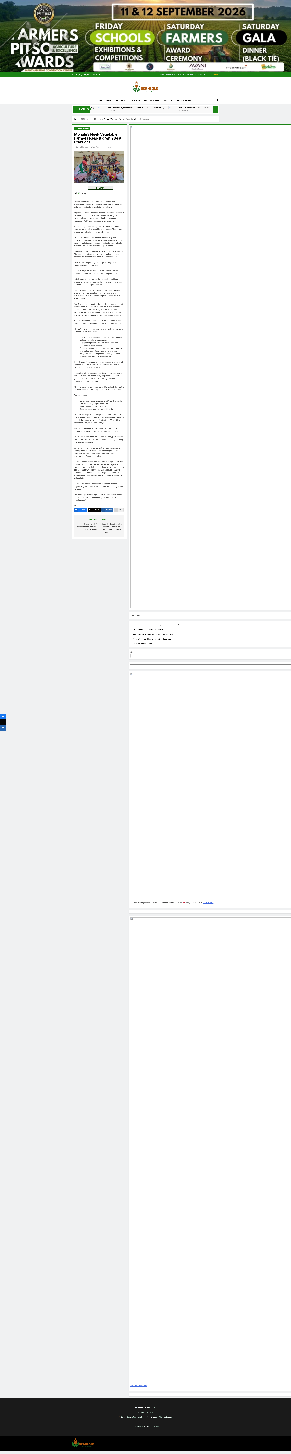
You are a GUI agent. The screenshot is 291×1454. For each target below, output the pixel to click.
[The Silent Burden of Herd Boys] (196, 109)
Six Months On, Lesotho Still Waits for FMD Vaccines (153, 634)
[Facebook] (3, 716)
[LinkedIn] (3, 728)
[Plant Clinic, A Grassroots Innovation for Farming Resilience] (133, 109)
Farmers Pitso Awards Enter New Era (110, 108)
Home (100, 100)
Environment (122, 100)
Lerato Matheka (82, 147)
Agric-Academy (184, 100)
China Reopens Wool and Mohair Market (148, 630)
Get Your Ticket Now (138, 1386)
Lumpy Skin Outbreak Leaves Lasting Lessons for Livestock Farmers (159, 625)
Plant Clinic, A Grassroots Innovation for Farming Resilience (164, 108)
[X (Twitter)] (3, 722)
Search (133, 652)
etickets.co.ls (208, 903)
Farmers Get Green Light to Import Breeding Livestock (153, 639)
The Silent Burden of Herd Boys (144, 644)
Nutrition (136, 100)
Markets (168, 100)
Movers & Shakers (152, 100)
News (108, 100)
